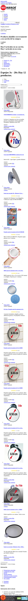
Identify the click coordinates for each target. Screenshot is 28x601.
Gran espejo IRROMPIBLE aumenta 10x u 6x (14, 154)
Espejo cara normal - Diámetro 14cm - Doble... (14, 546)
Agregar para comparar (9, 129)
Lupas (5, 62)
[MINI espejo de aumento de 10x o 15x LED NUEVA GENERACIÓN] (13, 264)
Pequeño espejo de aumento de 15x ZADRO (13, 388)
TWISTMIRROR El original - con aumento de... (14, 114)
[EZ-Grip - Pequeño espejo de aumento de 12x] (13, 303)
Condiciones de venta (9, 571)
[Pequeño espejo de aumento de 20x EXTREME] (13, 226)
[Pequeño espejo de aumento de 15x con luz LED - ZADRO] (13, 462)
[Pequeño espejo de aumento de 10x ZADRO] (13, 342)
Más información (24, 598)
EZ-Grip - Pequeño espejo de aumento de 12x (13, 309)
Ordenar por (4, 84)
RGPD (5, 573)
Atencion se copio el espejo (10, 576)
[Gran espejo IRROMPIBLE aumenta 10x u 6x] (13, 148)
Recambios (6, 66)
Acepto (19, 598)
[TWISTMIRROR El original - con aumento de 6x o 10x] (13, 108)
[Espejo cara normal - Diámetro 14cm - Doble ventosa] (13, 541)
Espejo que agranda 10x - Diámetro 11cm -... (13, 193)
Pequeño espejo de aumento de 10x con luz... (13, 428)
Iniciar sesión (4, 1)
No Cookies (7, 578)
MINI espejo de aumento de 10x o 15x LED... (13, 270)
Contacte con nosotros (6, 2)
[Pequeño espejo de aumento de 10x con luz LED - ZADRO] (13, 422)
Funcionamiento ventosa (10, 577)
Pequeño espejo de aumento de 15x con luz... (13, 468)
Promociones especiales (9, 570)
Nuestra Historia (8, 574)
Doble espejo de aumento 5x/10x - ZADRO (13, 509)
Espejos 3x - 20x (8, 60)
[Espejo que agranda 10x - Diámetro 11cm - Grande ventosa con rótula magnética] (13, 186)
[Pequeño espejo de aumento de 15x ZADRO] (13, 382)
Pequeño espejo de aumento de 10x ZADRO (13, 347)
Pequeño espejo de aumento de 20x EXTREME (14, 232)
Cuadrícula (6, 80)
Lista (5, 82)
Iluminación (7, 63)
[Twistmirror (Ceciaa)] (8, 10)
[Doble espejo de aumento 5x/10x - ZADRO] (13, 502)
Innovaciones (7, 64)
